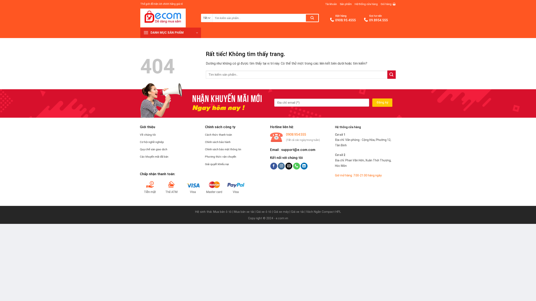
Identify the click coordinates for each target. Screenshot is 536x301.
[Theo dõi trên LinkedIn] (304, 166)
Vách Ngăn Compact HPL (323, 212)
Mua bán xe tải (244, 212)
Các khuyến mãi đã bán (154, 156)
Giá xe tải (297, 212)
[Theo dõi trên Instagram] (281, 166)
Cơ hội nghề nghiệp (152, 142)
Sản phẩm (346, 4)
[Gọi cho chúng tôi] (296, 166)
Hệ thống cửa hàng (366, 4)
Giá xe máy (282, 212)
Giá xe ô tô (263, 212)
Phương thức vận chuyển (220, 156)
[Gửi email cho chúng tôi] (288, 166)
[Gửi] (312, 18)
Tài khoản (331, 4)
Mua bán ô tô (222, 212)
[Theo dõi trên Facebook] (273, 166)
